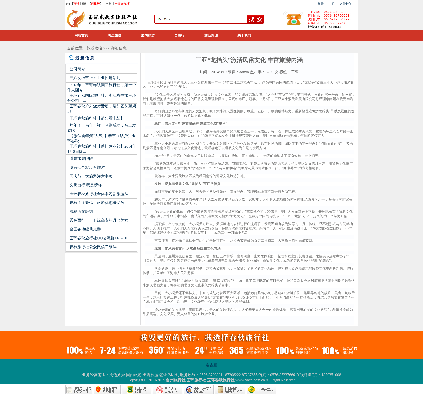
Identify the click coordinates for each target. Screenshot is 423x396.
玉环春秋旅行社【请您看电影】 (97, 118)
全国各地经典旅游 (85, 229)
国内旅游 (148, 35)
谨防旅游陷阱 (81, 158)
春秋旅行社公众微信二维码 (93, 247)
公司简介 (77, 69)
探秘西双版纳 (81, 211)
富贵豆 (211, 365)
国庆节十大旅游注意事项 (91, 176)
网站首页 (81, 35)
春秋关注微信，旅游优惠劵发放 (97, 203)
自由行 (179, 35)
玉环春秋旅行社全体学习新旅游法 (99, 194)
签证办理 (211, 35)
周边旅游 (114, 35)
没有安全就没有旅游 (87, 167)
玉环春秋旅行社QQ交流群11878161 (100, 238)
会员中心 (345, 4)
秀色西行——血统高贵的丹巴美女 (99, 220)
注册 (332, 4)
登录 (321, 4)
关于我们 (244, 35)
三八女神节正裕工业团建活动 (95, 78)
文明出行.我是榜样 (86, 185)
